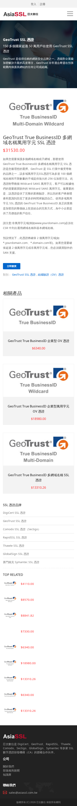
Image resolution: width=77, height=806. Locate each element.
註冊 (42, 4)
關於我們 (8, 766)
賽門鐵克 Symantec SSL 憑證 (21, 562)
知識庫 (7, 774)
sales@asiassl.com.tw (23, 792)
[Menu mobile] (70, 14)
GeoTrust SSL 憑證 (24, 274)
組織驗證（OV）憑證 (51, 274)
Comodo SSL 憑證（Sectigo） (22, 529)
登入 (33, 4)
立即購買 (11, 266)
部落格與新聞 (11, 770)
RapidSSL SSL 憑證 (15, 537)
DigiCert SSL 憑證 (14, 513)
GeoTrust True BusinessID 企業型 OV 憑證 (38, 341)
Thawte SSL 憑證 (13, 545)
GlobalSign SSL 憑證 (16, 554)
